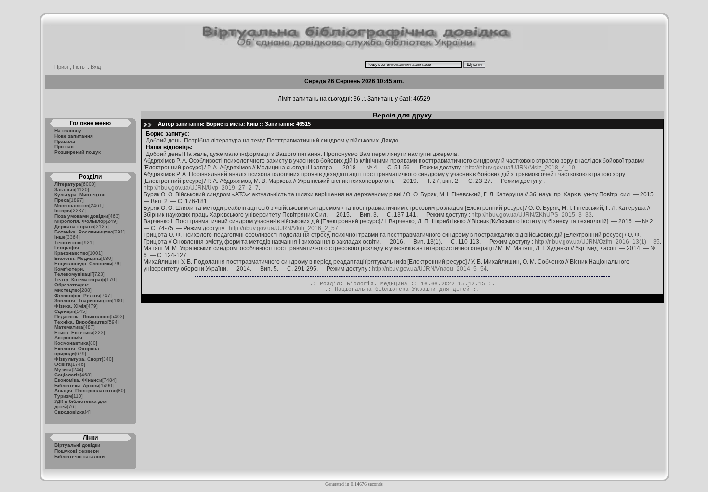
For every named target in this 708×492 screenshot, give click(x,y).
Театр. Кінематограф (79, 279)
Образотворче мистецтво (71, 287)
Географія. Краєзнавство (71, 250)
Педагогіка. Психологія (82, 316)
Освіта (62, 364)
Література (67, 184)
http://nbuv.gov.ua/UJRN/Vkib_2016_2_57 (283, 228)
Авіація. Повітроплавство (85, 390)
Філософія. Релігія (77, 295)
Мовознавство (71, 205)
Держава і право (74, 226)
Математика (68, 327)
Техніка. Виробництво (80, 321)
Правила (64, 141)
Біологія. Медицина (77, 258)
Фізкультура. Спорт (78, 359)
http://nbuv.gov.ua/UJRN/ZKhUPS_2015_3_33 (532, 214)
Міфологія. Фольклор (80, 221)
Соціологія (67, 374)
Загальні (64, 189)
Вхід (96, 67)
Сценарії (64, 311)
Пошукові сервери (76, 450)
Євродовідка (69, 411)
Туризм (63, 396)
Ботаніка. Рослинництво (83, 231)
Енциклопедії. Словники (83, 263)
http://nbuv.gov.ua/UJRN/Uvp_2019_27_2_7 (201, 187)
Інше (60, 237)
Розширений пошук (77, 152)
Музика (63, 369)
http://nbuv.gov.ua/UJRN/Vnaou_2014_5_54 (429, 268)
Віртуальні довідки (77, 445)
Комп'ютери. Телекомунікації (73, 271)
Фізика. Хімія (70, 306)
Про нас (64, 146)
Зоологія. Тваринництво (83, 300)
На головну (67, 130)
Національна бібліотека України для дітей (402, 289)
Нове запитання (73, 136)
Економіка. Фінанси (78, 380)
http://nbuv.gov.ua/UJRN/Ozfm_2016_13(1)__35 (597, 241)
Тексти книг (68, 242)
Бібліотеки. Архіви (76, 385)
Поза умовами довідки (81, 216)
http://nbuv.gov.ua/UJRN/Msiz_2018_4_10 (520, 167)
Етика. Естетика (73, 332)
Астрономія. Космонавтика (71, 340)
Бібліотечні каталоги (79, 456)
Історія (62, 210)
